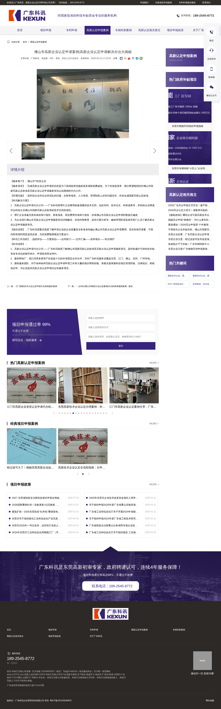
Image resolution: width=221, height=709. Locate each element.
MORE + (154, 362)
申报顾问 (144, 2)
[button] (11, 150)
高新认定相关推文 (149, 30)
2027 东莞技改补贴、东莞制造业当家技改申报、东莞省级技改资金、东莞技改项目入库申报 (177, 284)
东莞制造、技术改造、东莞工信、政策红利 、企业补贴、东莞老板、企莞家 (202, 284)
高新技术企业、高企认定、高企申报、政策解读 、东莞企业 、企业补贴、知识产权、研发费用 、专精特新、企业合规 (202, 276)
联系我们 (206, 2)
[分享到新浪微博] (129, 58)
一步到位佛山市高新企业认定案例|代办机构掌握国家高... (102, 286)
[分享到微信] (141, 58)
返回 (130, 286)
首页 (20, 30)
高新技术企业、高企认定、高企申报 (177, 276)
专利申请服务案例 (187, 2)
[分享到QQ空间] (125, 58)
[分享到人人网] (137, 58)
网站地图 (210, 700)
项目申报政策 (175, 30)
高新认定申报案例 (98, 30)
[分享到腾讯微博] (133, 58)
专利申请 (71, 30)
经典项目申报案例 (163, 2)
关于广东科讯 (201, 30)
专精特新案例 (123, 30)
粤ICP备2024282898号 (61, 700)
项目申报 (45, 30)
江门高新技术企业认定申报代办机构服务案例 (36, 286)
